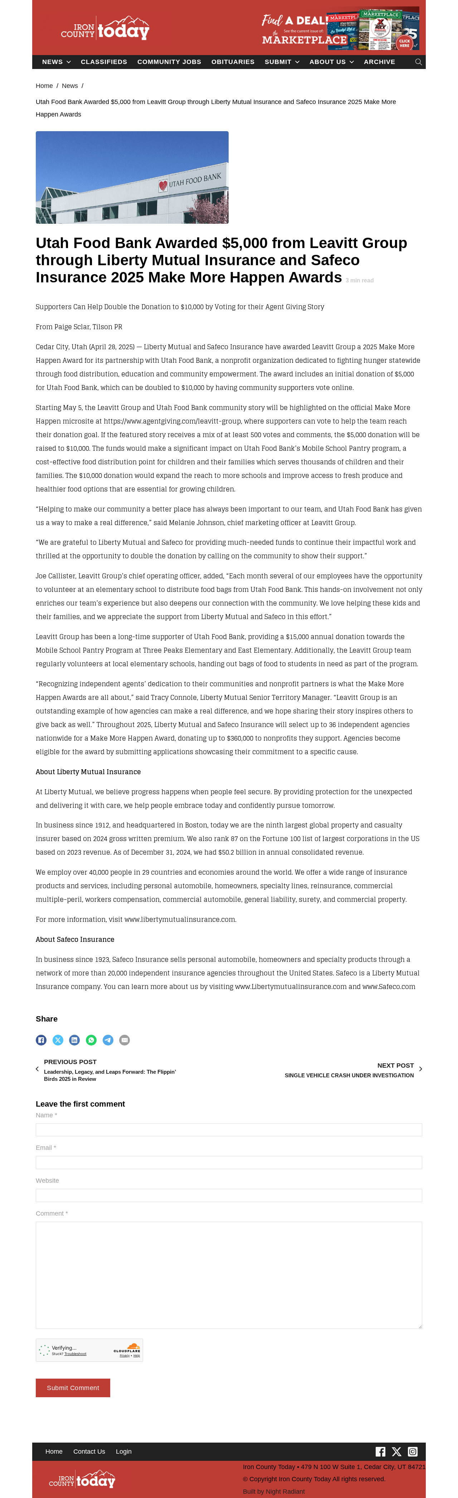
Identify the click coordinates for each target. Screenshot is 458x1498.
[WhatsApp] (91, 1040)
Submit (278, 61)
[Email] (124, 1040)
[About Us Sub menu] (352, 62)
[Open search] (419, 62)
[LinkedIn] (74, 1040)
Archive (379, 61)
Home (44, 85)
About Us (328, 61)
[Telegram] (108, 1040)
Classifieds (104, 61)
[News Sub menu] (69, 62)
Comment (52, 1213)
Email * (46, 1147)
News (52, 61)
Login (124, 1451)
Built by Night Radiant (274, 1491)
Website (47, 1180)
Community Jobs (169, 61)
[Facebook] (41, 1040)
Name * (46, 1115)
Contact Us (89, 1451)
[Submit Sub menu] (297, 62)
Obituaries (233, 61)
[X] (58, 1040)
